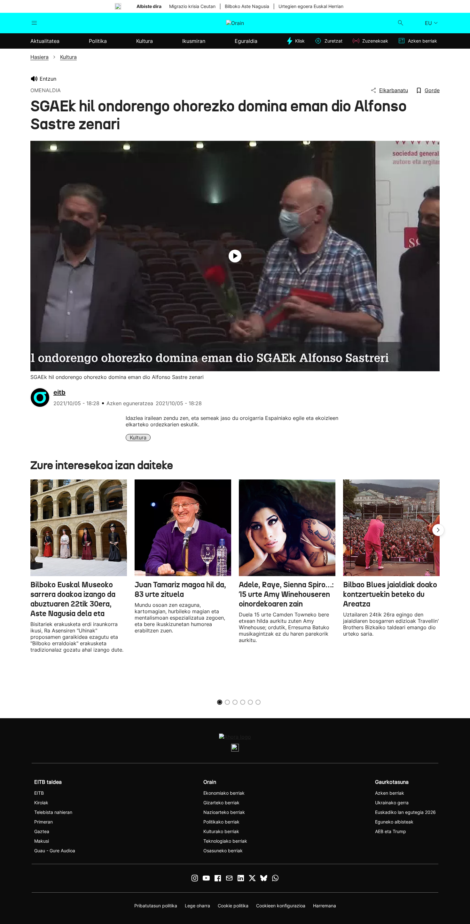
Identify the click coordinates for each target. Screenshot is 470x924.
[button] (438, 530)
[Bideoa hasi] (235, 256)
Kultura (138, 437)
